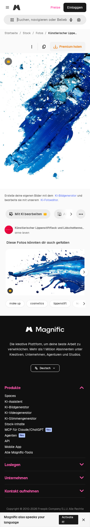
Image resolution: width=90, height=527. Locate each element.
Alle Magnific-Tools (19, 452)
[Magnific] (45, 330)
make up (15, 303)
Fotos (39, 33)
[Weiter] (71, 214)
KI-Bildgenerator (66, 196)
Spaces (10, 396)
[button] (45, 368)
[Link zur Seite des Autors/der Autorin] (9, 230)
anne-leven (22, 233)
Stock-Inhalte (15, 424)
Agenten (14, 435)
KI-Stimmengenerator (20, 418)
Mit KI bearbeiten (25, 215)
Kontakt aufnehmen (22, 491)
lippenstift (60, 303)
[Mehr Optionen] (31, 46)
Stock (27, 33)
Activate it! (67, 519)
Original (29, 62)
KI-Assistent (13, 401)
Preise (55, 7)
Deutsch (45, 368)
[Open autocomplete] (10, 20)
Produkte (13, 387)
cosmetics (37, 303)
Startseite (11, 33)
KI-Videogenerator (18, 413)
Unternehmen (16, 477)
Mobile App (13, 447)
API (7, 441)
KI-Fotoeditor (49, 200)
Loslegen (12, 464)
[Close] (83, 520)
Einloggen (75, 7)
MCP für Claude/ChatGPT (28, 430)
